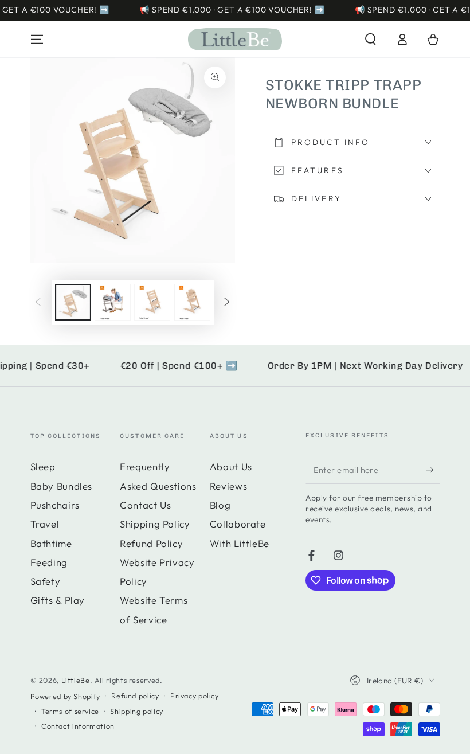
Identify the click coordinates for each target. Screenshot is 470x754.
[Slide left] (38, 302)
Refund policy (135, 695)
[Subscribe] (433, 469)
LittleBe (75, 680)
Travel (45, 524)
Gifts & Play (57, 600)
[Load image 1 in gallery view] (73, 302)
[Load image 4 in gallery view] (192, 302)
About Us (231, 466)
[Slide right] (227, 302)
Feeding (49, 562)
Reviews (228, 486)
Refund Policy (151, 543)
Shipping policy (136, 711)
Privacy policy (194, 695)
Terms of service (70, 711)
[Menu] (37, 39)
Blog (220, 505)
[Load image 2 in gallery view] (113, 302)
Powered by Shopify (65, 696)
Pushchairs (55, 505)
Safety (45, 581)
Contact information (78, 725)
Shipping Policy (155, 524)
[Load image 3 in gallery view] (152, 302)
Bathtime (51, 543)
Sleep (43, 466)
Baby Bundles (61, 486)
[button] (370, 39)
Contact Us (145, 505)
